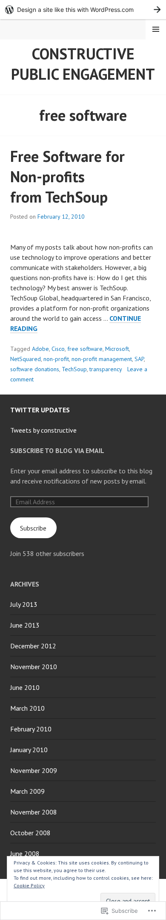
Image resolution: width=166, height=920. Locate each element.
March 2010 (27, 708)
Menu (156, 29)
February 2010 (31, 729)
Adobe (40, 349)
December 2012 (33, 646)
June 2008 (25, 853)
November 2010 (33, 666)
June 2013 (25, 625)
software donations (34, 369)
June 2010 (25, 687)
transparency (105, 369)
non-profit (56, 359)
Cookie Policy (29, 885)
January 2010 (29, 749)
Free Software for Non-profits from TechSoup (67, 176)
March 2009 (27, 791)
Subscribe (33, 528)
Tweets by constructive (43, 430)
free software (85, 349)
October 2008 (30, 832)
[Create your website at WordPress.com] (83, 9)
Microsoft (117, 349)
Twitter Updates (40, 410)
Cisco (58, 349)
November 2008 (33, 812)
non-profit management (102, 359)
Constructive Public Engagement (83, 64)
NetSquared (25, 359)
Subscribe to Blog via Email (57, 450)
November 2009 (33, 770)
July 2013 (23, 604)
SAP (139, 359)
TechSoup (74, 369)
